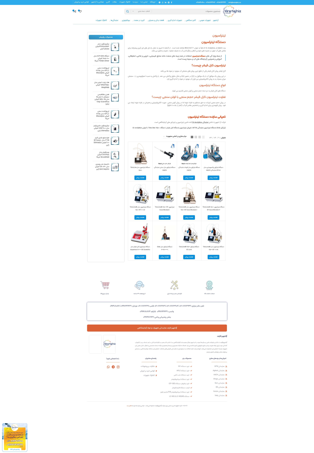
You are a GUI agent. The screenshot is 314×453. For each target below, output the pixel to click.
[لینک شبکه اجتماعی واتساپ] (162, 2)
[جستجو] (127, 11)
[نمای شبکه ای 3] (196, 137)
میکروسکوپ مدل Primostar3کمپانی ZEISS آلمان (102, 46)
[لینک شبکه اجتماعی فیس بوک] (171, 2)
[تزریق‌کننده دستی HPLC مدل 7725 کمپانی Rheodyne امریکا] (115, 115)
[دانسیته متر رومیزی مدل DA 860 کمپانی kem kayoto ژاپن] (115, 167)
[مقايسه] (204, 147)
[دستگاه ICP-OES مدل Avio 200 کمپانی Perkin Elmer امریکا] (115, 59)
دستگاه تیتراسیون (199, 56)
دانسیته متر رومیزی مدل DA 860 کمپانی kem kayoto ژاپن (102, 166)
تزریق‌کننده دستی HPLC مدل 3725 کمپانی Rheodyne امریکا (102, 72)
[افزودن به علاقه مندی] (204, 158)
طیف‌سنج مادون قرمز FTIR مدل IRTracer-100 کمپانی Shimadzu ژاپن (101, 141)
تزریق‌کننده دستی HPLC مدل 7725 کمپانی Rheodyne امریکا (102, 115)
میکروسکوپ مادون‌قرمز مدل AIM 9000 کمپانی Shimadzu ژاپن (101, 128)
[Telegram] (113, 366)
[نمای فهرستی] (203, 137)
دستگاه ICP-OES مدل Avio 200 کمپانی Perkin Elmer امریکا (101, 58)
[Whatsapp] (108, 366)
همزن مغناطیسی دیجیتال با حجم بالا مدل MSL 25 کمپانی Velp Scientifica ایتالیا (102, 99)
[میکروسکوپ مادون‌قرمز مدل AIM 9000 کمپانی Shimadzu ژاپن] (115, 129)
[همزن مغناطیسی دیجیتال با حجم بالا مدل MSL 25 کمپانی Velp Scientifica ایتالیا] (115, 99)
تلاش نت (129, 405)
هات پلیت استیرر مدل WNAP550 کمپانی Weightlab (101, 85)
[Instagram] (118, 366)
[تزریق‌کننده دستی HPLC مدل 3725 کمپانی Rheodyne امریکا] (115, 72)
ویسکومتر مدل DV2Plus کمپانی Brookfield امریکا (103, 154)
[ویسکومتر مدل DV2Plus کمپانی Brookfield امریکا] (115, 155)
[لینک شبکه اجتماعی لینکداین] (165, 2)
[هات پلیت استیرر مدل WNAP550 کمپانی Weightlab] (115, 85)
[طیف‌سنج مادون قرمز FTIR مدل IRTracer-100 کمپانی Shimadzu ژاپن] (115, 142)
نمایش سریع (204, 152)
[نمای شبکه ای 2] (199, 137)
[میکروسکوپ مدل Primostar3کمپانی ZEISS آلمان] (115, 47)
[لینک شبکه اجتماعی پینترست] (168, 2)
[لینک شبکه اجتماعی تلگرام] (159, 2)
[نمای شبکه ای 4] (192, 137)
